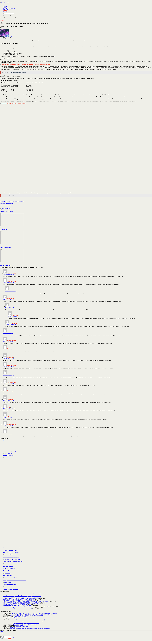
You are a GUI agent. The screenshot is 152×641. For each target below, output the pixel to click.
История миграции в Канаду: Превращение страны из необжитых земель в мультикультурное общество (34, 613)
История (5, 10)
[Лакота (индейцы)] (12, 261)
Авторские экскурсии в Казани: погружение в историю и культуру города (19, 607)
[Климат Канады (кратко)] (7, 582)
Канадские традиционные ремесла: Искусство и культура (23, 624)
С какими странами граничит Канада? (13, 548)
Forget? (13, 637)
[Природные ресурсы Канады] (10, 550)
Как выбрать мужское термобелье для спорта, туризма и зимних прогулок (19, 595)
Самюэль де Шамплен (6, 211)
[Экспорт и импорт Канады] (9, 586)
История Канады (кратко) (10, 570)
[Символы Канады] (6, 563)
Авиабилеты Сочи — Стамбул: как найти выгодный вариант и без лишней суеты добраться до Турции (25, 601)
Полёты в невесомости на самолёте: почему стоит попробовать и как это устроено (21, 602)
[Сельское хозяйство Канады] (9, 554)
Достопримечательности (9, 8)
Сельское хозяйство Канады (11, 557)
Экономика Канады (8, 455)
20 (1, 37)
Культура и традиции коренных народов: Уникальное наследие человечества (27, 615)
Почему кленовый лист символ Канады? (14, 580)
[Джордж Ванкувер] (12, 243)
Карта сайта (5, 11)
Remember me (5, 638)
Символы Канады (8, 566)
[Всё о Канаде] (7, 2)
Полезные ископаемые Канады (22, 626)
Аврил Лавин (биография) (20, 616)
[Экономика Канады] (7, 453)
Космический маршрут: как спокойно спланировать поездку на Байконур (19, 597)
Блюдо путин (13, 622)
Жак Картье (3, 229)
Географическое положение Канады (13, 561)
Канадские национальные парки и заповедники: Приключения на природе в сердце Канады (30, 628)
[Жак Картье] (12, 226)
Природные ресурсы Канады (11, 552)
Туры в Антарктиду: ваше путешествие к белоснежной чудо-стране (17, 605)
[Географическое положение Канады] (11, 559)
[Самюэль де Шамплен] (5, 208)
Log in (10, 638)
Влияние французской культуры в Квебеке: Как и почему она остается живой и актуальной (32, 614)
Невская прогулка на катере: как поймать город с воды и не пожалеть (18, 600)
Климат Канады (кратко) (9, 584)
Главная (5, 6)
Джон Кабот (12, 627)
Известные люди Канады (10, 451)
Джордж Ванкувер (5, 247)
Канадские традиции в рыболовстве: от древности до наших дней (17, 608)
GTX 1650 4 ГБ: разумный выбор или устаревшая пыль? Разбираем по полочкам (21, 598)
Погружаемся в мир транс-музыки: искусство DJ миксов (15, 604)
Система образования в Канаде (21, 617)
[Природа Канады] (7, 573)
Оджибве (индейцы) (18, 625)
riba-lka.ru (78, 639)
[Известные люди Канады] (9, 448)
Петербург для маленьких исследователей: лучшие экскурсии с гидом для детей (20, 603)
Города (4, 7)
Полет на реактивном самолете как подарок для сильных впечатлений (18, 593)
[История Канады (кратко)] (9, 568)
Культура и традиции (7, 9)
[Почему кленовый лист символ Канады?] (10, 577)
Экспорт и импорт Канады (10, 589)
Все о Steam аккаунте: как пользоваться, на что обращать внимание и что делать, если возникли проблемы (26, 606)
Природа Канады (8, 575)
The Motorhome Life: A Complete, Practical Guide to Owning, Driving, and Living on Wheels (22, 596)
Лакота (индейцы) (5, 265)
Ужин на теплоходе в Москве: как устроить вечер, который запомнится (18, 599)
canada (10, 36)
